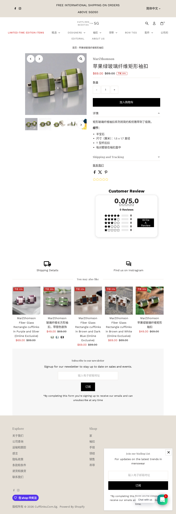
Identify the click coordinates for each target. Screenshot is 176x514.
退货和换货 (19, 471)
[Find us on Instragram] (128, 265)
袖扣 (96, 32)
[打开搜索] (146, 23)
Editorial (78, 38)
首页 (74, 47)
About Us (98, 38)
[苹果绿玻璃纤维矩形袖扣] (150, 301)
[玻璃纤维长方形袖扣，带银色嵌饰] (57, 301)
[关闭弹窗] (169, 452)
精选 (55, 32)
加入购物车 (126, 102)
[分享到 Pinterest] (106, 173)
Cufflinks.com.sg (46, 506)
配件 (148, 32)
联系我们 (98, 165)
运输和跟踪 (19, 447)
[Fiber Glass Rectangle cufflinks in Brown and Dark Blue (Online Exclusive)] (88, 301)
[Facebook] (15, 8)
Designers (75, 32)
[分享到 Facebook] (95, 173)
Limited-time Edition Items (26, 32)
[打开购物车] (162, 23)
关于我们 (17, 435)
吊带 (92, 465)
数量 (95, 82)
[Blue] (57, 337)
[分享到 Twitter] (100, 173)
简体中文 (152, 8)
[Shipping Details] (47, 265)
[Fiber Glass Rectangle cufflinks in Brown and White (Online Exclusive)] (119, 301)
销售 (92, 459)
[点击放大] (81, 59)
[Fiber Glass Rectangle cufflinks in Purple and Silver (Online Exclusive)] (26, 301)
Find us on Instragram (128, 270)
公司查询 (17, 441)
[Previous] (31, 59)
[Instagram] (20, 8)
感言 (15, 453)
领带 (112, 32)
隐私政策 (17, 459)
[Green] (52, 337)
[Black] (62, 337)
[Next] (39, 59)
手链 (92, 447)
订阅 (88, 386)
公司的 (164, 32)
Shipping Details (47, 270)
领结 (92, 453)
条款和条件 (19, 465)
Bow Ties (131, 32)
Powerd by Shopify (72, 506)
